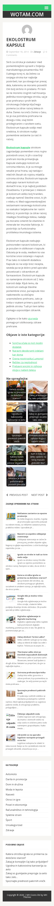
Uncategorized (14, 825)
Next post (38, 495)
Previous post (18, 495)
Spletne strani (13, 815)
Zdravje (37, 51)
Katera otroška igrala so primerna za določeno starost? (32, 576)
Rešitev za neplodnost (24, 362)
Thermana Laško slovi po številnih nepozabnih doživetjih (32, 653)
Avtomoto (11, 774)
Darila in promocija (16, 779)
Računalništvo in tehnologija (22, 810)
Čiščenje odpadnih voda (28, 714)
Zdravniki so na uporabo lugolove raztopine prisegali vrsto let (31, 738)
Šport (9, 820)
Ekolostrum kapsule (18, 147)
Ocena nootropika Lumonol (27, 358)
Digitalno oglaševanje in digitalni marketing (28, 617)
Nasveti (10, 794)
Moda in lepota (14, 789)
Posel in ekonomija (16, 804)
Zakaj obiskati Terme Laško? (31, 637)
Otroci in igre (13, 799)
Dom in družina (14, 784)
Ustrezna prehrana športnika (31, 672)
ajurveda (33, 318)
